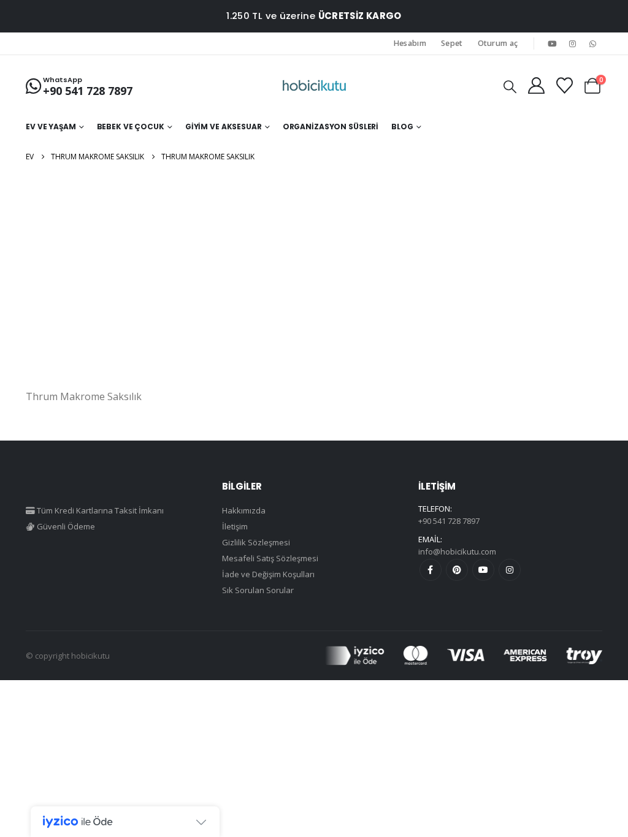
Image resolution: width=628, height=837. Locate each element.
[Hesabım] (536, 85)
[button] (510, 86)
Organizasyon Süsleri (331, 126)
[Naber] (593, 43)
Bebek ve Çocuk (130, 126)
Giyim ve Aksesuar (223, 126)
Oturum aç (498, 43)
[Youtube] (552, 43)
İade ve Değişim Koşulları (268, 574)
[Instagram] (572, 43)
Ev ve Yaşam (51, 126)
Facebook (430, 570)
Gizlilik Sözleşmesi (256, 542)
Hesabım (410, 43)
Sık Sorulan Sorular (258, 590)
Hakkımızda (244, 510)
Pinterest (457, 570)
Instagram (510, 570)
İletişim (235, 526)
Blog (402, 126)
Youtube (483, 570)
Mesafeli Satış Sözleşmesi (270, 558)
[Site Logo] (314, 86)
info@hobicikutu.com (457, 551)
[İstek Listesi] (564, 85)
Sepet (452, 43)
